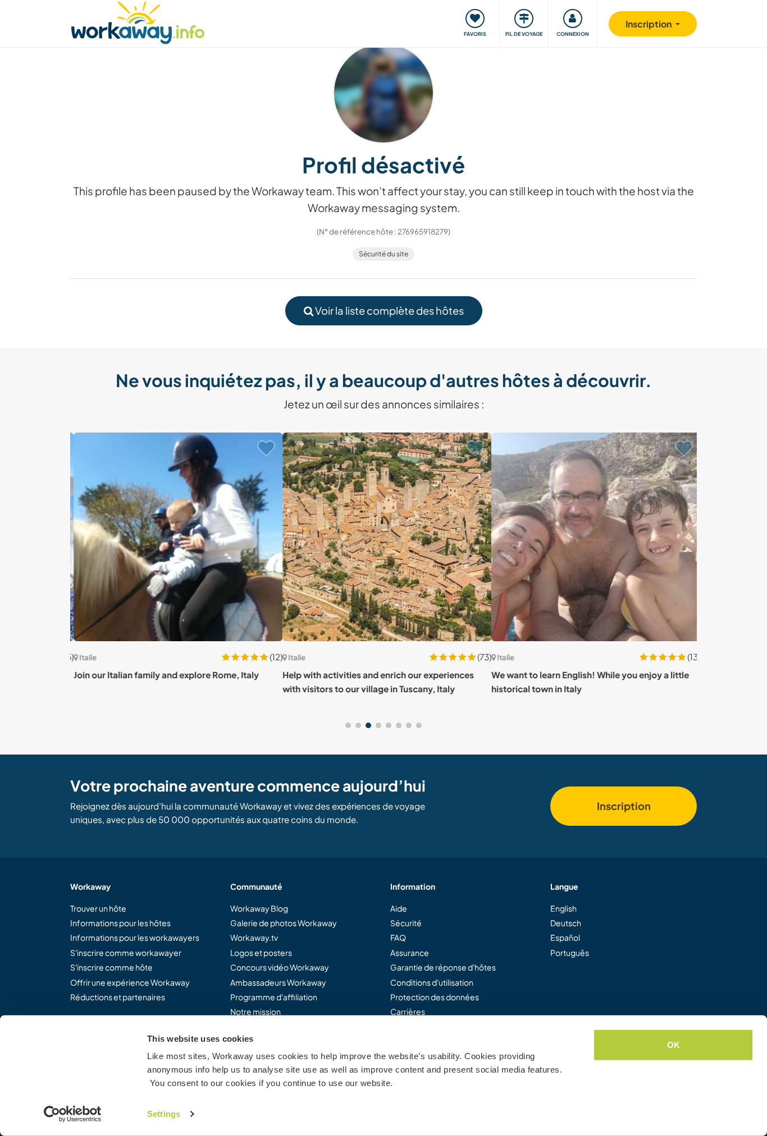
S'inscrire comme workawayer (125, 953)
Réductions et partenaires (117, 997)
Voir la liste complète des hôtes (388, 310)
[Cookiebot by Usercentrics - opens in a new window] (73, 1114)
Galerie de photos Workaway (283, 923)
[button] (348, 725)
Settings (163, 1114)
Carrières (407, 1011)
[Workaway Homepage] (138, 21)
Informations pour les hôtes (120, 923)
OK (673, 1045)
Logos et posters (261, 953)
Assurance (409, 953)
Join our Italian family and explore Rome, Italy (162, 674)
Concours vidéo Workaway (279, 967)
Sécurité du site (383, 254)
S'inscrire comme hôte (111, 967)
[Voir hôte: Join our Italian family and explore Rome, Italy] (174, 537)
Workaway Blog (259, 908)
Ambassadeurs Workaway (278, 982)
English (563, 908)
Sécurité (406, 923)
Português (569, 953)
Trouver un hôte (98, 908)
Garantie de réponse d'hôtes (443, 967)
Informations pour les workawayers (134, 937)
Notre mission (255, 1011)
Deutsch (565, 923)
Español (565, 937)
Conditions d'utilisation (431, 982)
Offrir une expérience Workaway (130, 982)
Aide (398, 908)
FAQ (398, 937)
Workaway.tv (254, 937)
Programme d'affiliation (273, 997)
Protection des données (434, 997)
